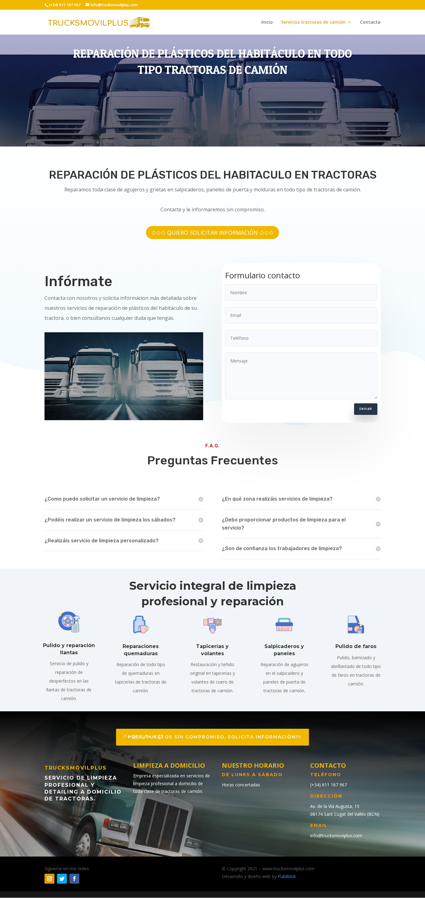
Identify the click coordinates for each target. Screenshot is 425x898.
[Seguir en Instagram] (49, 879)
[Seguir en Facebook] (74, 879)
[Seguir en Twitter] (62, 879)
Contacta (370, 22)
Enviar (365, 409)
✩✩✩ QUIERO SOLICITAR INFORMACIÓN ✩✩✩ (212, 232)
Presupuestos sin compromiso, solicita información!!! (214, 737)
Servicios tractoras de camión (313, 22)
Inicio (267, 22)
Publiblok (287, 876)
